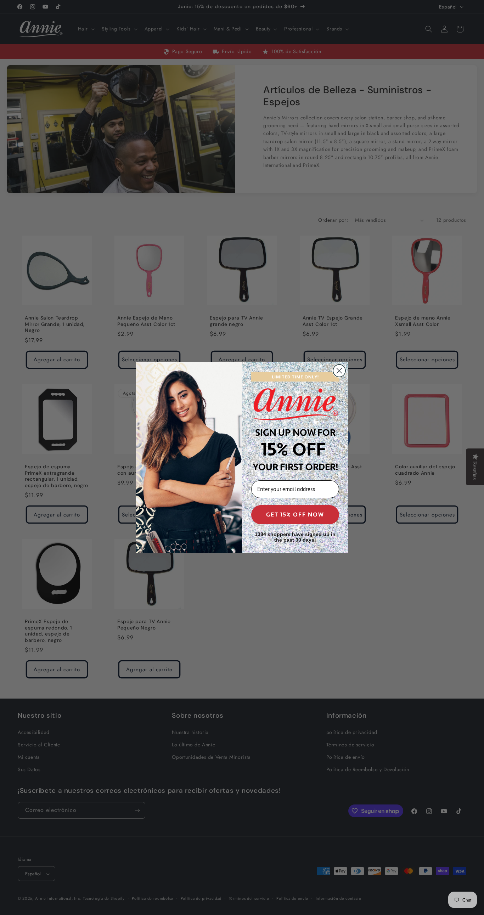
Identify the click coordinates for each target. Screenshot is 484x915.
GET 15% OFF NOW (295, 514)
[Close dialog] (339, 371)
